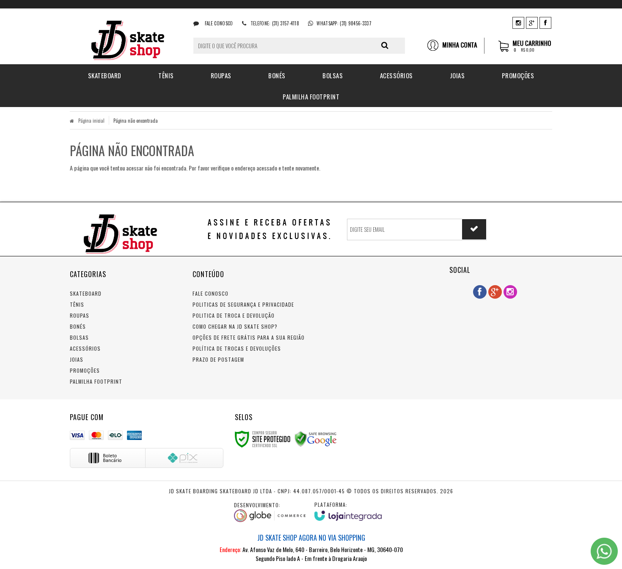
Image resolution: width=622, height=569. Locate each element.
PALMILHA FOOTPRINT (96, 381)
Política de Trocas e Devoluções (237, 348)
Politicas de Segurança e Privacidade (243, 304)
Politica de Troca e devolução (234, 315)
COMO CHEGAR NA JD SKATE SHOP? (235, 326)
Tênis (77, 304)
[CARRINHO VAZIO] (525, 50)
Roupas (79, 315)
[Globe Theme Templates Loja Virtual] (270, 511)
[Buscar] (384, 45)
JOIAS (76, 359)
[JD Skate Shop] (125, 36)
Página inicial (91, 120)
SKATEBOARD (86, 293)
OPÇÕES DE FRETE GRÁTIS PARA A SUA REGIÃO (249, 337)
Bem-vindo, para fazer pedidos (455, 46)
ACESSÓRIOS (85, 348)
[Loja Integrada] (348, 511)
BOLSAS (79, 337)
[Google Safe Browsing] (315, 438)
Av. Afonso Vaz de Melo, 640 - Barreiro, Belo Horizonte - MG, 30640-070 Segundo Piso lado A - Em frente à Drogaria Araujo (311, 548)
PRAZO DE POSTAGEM (218, 359)
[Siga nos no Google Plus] (531, 22)
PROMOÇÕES (85, 370)
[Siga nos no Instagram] (518, 22)
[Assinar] (474, 229)
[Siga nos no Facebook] (545, 22)
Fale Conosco (218, 23)
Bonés (78, 326)
